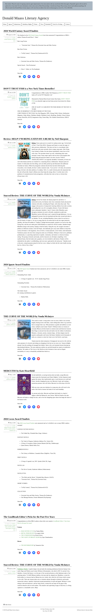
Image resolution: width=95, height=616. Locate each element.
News (42, 24)
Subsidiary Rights (27, 24)
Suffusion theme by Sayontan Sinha (84, 610)
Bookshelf (48, 24)
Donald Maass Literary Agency (25, 18)
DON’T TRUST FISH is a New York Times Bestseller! (29, 88)
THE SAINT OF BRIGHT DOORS (30, 537)
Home (4, 24)
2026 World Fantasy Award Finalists (21, 31)
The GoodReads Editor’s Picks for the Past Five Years (29, 517)
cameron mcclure (8, 427)
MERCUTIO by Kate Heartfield (19, 371)
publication (13, 324)
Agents (10, 24)
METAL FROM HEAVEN (28, 533)
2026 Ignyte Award (25, 269)
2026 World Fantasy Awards (35, 35)
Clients (35, 24)
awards (13, 37)
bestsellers (9, 96)
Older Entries (8, 604)
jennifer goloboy (8, 39)
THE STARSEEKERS (27, 535)
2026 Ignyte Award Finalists (17, 264)
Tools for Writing (57, 24)
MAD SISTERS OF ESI (27, 531)
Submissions (17, 24)
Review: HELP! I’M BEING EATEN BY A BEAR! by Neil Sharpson (36, 139)
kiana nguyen (9, 528)
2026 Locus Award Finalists (17, 419)
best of (13, 523)
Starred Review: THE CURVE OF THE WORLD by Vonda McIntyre (37, 195)
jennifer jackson (11, 428)
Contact (68, 24)
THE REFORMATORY (27, 545)
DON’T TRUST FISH (65, 93)
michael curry (12, 274)
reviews (13, 147)
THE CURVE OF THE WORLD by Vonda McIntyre (29, 316)
